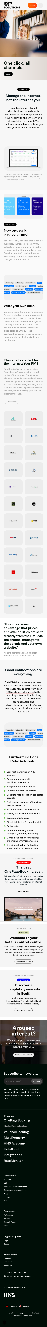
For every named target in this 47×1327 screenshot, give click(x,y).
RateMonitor (13, 1160)
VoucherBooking (16, 1131)
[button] (40, 5)
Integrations (13, 1154)
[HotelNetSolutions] (9, 1295)
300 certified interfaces (20, 692)
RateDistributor (15, 1125)
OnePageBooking (17, 1120)
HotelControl (13, 1149)
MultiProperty (14, 1137)
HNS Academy (15, 1143)
